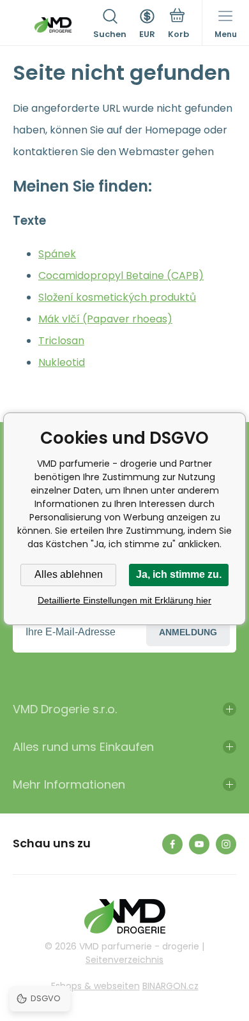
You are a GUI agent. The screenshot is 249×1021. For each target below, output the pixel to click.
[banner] (53, 25)
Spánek (57, 253)
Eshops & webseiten (95, 985)
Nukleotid (61, 362)
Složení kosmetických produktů (117, 297)
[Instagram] (226, 844)
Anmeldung (188, 632)
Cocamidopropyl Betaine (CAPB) (121, 275)
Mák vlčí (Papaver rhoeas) (105, 319)
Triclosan (61, 340)
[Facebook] (172, 844)
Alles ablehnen (68, 574)
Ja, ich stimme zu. (179, 574)
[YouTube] (199, 844)
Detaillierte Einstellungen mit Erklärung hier (124, 600)
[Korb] (178, 25)
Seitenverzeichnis (124, 959)
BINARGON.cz (170, 985)
